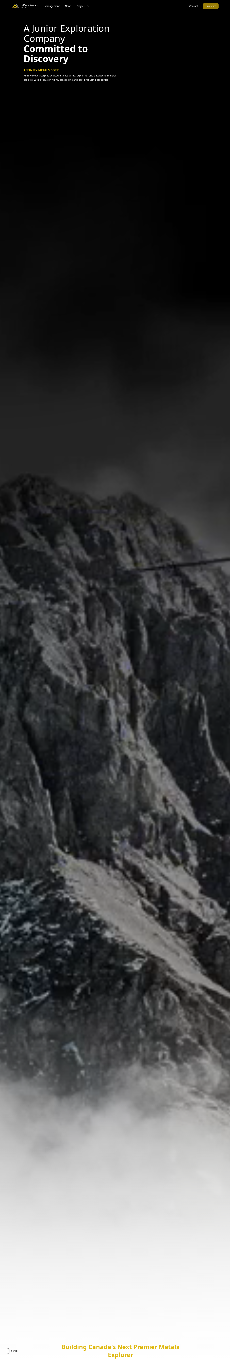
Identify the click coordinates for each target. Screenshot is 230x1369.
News (68, 6)
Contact (193, 6)
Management (52, 6)
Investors (211, 6)
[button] (83, 6)
